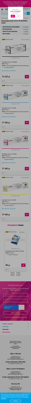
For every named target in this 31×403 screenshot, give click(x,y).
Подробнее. (3, 398)
